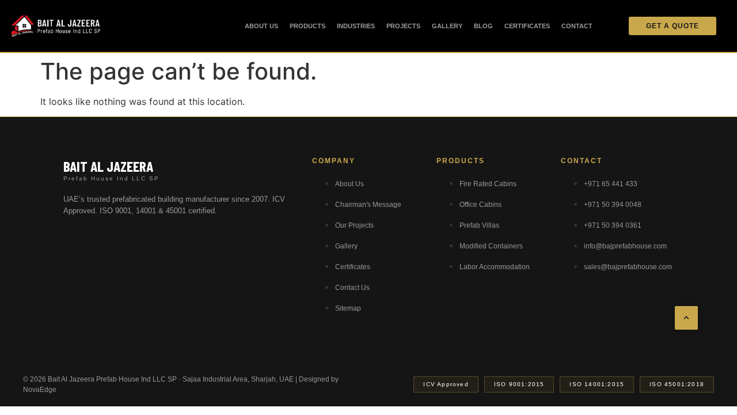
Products (307, 25)
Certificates (527, 25)
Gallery (447, 25)
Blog (483, 25)
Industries (356, 25)
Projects (403, 25)
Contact (576, 25)
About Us (261, 25)
